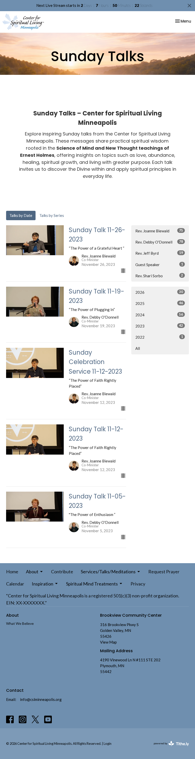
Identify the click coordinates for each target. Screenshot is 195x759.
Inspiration (42, 583)
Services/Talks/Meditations (108, 571)
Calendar (15, 583)
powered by (169, 748)
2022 (159, 337)
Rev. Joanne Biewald (159, 230)
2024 (159, 314)
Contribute (62, 571)
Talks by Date (20, 215)
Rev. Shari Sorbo (159, 275)
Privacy (138, 583)
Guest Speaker (159, 264)
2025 (159, 303)
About (32, 571)
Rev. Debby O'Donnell (159, 241)
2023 (159, 325)
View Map (108, 642)
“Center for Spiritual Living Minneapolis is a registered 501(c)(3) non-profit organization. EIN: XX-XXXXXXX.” (92, 599)
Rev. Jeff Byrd (159, 253)
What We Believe (20, 623)
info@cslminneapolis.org (41, 699)
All (137, 348)
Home (12, 571)
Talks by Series (51, 215)
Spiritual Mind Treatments (92, 583)
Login (107, 743)
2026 (159, 292)
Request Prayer (164, 571)
